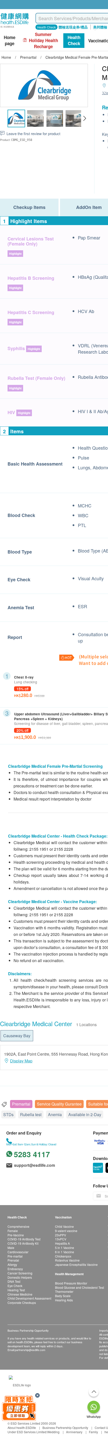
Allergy (12, 1264)
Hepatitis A (62, 1243)
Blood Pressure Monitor (71, 1283)
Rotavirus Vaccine (67, 1260)
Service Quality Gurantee (59, 1104)
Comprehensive (18, 1226)
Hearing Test (16, 1290)
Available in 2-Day (84, 1114)
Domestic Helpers (20, 1277)
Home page (9, 40)
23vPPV (60, 1235)
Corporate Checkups (22, 1302)
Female (13, 1231)
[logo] (14, 27)
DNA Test (14, 1281)
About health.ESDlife (22, 1427)
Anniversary (74, 1432)
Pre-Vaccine (16, 1235)
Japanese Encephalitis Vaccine (76, 1264)
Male (11, 1247)
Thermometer (64, 1291)
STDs (8, 1114)
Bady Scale (63, 1296)
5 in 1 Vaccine (64, 1247)
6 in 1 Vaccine (64, 1252)
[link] (20, 1384)
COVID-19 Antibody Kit (23, 1243)
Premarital (21, 1104)
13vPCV (60, 1239)
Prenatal (13, 1260)
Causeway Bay (16, 1035)
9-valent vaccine (66, 1231)
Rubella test (30, 1114)
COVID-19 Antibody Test (24, 1239)
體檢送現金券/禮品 (73, 26)
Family (93, 1432)
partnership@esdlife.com (30, 1350)
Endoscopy (15, 1269)
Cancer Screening (20, 1273)
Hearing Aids (64, 1300)
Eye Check (15, 1285)
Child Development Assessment (29, 1298)
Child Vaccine (64, 1226)
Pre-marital (15, 1256)
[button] (84, 118)
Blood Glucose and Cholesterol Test (79, 1287)
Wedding (53, 1432)
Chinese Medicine (20, 1294)
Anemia (55, 1114)
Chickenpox (63, 1256)
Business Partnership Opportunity (65, 1427)
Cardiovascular (18, 1252)
